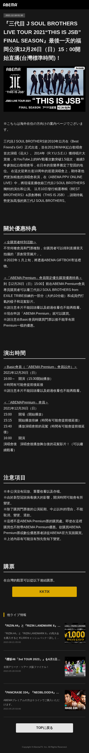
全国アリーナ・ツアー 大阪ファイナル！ (26, 667)
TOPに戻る (44, 727)
